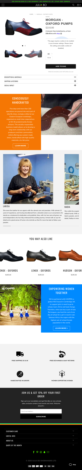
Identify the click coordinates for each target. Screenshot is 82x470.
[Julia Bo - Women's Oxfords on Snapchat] (44, 452)
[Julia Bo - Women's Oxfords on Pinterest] (37, 452)
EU (52, 54)
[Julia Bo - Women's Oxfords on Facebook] (33, 452)
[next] (41, 32)
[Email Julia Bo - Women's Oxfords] (48, 452)
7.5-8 (49, 58)
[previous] (6, 32)
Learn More (20, 146)
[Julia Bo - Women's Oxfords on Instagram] (40, 452)
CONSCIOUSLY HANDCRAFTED (20, 100)
